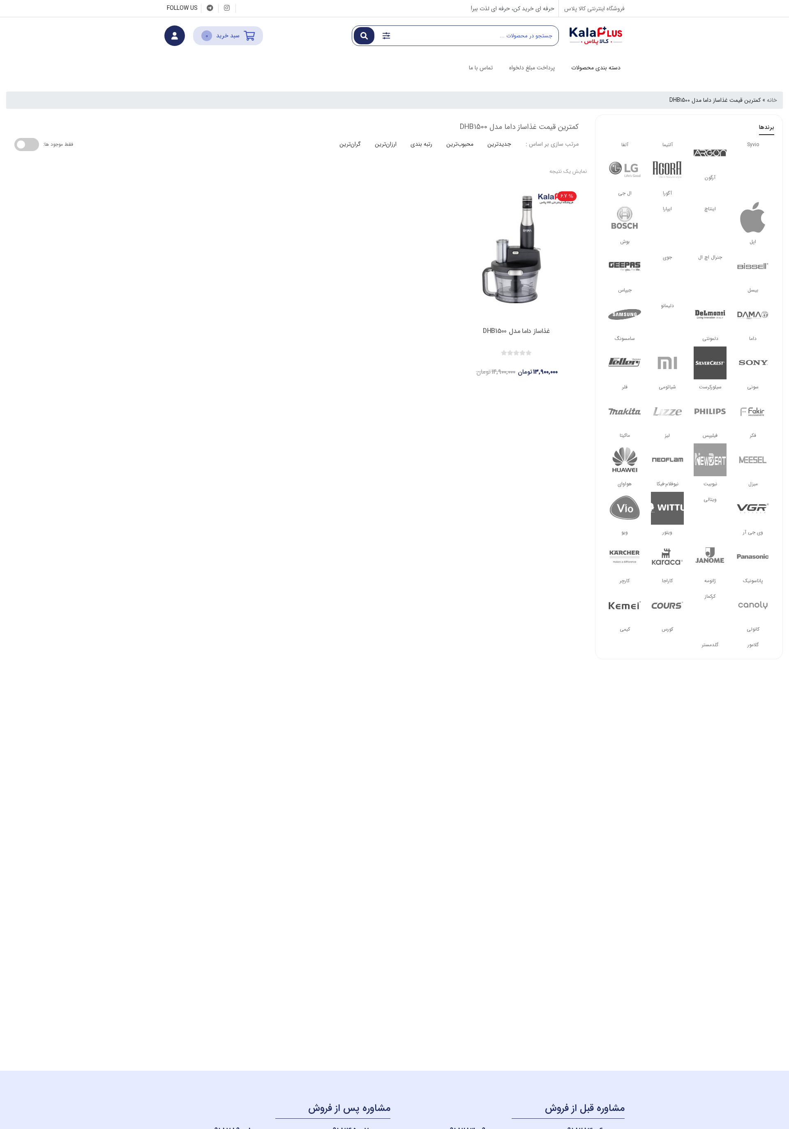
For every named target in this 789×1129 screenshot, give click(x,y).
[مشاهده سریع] (524, 365)
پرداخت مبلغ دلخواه (532, 67)
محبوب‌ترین (459, 144)
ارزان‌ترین (386, 144)
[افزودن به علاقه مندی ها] (493, 365)
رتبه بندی (421, 144)
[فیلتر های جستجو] (386, 35)
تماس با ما (481, 67)
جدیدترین (499, 144)
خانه (772, 100)
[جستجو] (364, 35)
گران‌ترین (350, 144)
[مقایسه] (509, 365)
